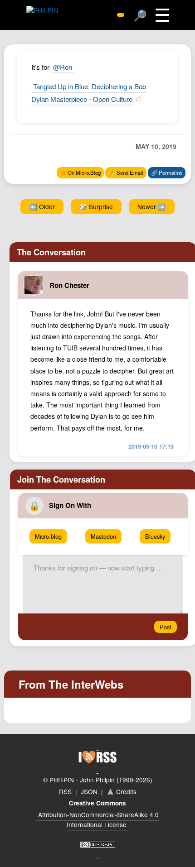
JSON (89, 791)
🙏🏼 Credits (121, 791)
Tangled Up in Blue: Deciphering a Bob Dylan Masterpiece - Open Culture (88, 92)
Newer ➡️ (151, 206)
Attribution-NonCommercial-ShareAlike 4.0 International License (98, 819)
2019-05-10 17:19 (151, 446)
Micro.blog (48, 536)
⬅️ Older (42, 206)
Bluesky (155, 536)
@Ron (62, 67)
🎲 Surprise (96, 206)
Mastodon (103, 536)
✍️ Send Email (126, 172)
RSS (65, 791)
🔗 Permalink (166, 172)
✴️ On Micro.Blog (80, 172)
